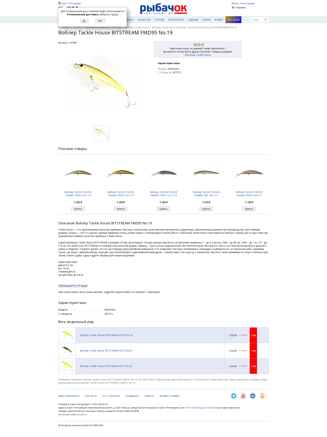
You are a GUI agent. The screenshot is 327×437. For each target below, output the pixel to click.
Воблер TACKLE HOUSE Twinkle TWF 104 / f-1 (206, 193)
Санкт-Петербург (71, 3)
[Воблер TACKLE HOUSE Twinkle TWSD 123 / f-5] (121, 188)
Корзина (240, 7)
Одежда (193, 19)
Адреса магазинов (68, 395)
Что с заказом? (111, 395)
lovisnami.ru (64, 27)
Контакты (91, 395)
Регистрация (247, 3)
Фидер (219, 19)
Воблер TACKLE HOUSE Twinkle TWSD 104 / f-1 (249, 193)
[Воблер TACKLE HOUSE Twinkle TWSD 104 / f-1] (249, 188)
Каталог (77, 27)
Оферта (149, 395)
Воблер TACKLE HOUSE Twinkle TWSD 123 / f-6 (78, 193)
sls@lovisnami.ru (78, 414)
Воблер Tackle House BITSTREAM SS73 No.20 (106, 366)
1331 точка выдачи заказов (200, 407)
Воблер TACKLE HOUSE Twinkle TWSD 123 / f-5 (120, 193)
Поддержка (132, 395)
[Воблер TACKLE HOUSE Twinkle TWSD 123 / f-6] (78, 188)
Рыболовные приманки (97, 27)
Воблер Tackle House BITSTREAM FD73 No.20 (106, 335)
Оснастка (143, 19)
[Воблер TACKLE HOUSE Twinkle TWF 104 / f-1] (206, 188)
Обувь (206, 19)
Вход (234, 3)
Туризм (159, 19)
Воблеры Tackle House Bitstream (169, 27)
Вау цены (233, 19)
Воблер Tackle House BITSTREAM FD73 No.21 (106, 350)
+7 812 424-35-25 (68, 7)
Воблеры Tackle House (137, 27)
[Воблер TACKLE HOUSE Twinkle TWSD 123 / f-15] (163, 188)
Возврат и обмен (170, 395)
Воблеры (117, 27)
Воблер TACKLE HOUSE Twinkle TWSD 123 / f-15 (163, 193)
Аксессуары (176, 19)
